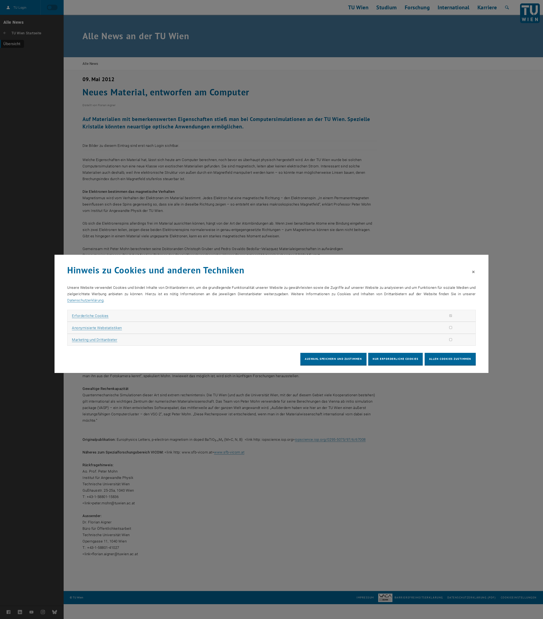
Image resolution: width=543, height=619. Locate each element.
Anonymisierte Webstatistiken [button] (97, 328)
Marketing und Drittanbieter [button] (94, 340)
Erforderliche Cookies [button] (90, 316)
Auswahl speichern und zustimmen (333, 359)
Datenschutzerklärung (85, 300)
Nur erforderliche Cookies (395, 359)
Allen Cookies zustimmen (450, 359)
